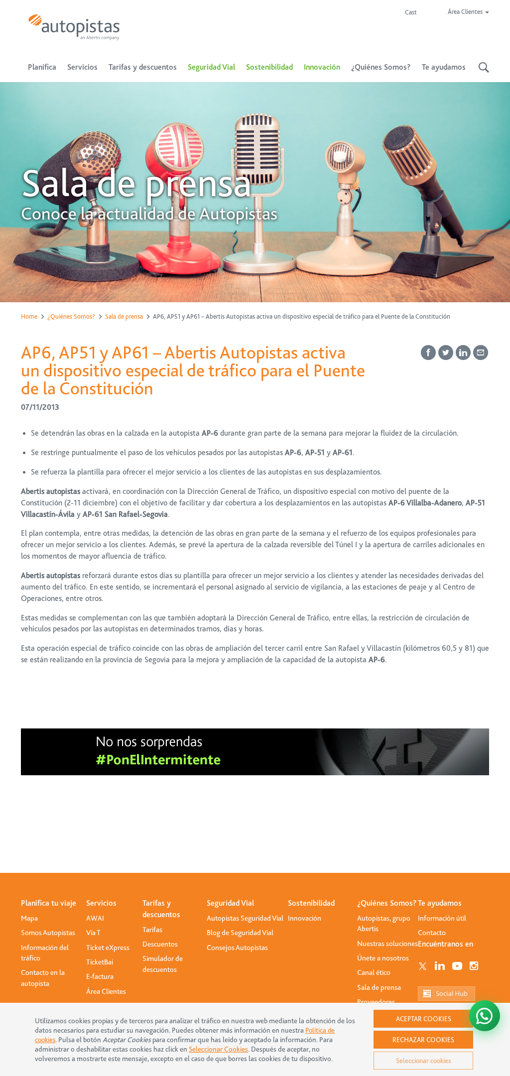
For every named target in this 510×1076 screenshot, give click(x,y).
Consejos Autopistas (237, 947)
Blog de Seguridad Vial (240, 932)
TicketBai (99, 961)
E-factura (100, 976)
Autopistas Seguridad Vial (245, 918)
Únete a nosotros (383, 958)
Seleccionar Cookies (218, 1049)
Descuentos (160, 944)
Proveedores (376, 1001)
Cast (411, 12)
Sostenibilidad (269, 67)
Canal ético (373, 972)
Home (29, 316)
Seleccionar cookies (423, 1061)
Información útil (442, 918)
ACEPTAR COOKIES (423, 1019)
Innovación (322, 67)
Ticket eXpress (107, 947)
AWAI (95, 918)
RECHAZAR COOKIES (423, 1040)
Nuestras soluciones (387, 943)
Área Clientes (106, 991)
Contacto (432, 932)
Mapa (29, 918)
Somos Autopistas (48, 932)
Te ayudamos (440, 903)
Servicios (101, 903)
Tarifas (152, 929)
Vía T (93, 932)
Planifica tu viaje (48, 903)
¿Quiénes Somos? (71, 316)
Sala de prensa (124, 316)
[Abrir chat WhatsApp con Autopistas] (484, 1015)
